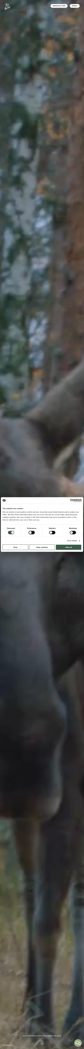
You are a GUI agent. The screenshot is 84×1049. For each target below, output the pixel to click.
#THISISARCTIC (8, 1045)
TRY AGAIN (57, 1036)
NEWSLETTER (59, 6)
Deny (15, 547)
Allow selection (42, 547)
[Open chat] (78, 1043)
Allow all (68, 547)
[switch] (32, 532)
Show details (72, 541)
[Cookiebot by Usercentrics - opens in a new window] (71, 500)
